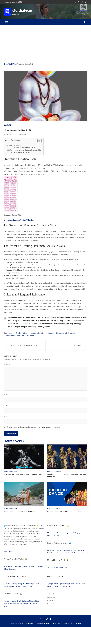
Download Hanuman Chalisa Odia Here (19, 220)
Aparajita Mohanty (53, 584)
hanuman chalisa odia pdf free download (19, 336)
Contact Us (51, 597)
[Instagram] (78, 2)
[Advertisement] (45, 43)
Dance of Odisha (10, 471)
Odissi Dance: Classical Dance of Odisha (19, 512)
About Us (50, 594)
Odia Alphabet (76, 345)
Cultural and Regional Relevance (20, 152)
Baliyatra (18, 566)
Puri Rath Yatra (38, 566)
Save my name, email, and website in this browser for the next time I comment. (33, 427)
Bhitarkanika (68, 567)
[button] (38, 141)
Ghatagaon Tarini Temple (25, 584)
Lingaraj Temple (27, 586)
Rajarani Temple (14, 586)
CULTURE (7, 125)
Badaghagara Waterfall (54, 550)
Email (6, 405)
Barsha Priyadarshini (68, 584)
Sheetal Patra (67, 586)
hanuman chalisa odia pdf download (61, 333)
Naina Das (58, 586)
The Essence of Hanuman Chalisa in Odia (23, 148)
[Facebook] (75, 2)
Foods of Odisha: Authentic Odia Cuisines (24, 345)
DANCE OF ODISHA (14, 441)
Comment (7, 364)
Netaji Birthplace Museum (26, 601)
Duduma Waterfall (61, 553)
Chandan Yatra (27, 566)
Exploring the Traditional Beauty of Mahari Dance (23, 474)
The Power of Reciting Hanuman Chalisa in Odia (25, 150)
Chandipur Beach (68, 533)
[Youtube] (85, 2)
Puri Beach (56, 535)
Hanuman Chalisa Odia (13, 145)
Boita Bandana (8, 566)
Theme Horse (49, 623)
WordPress (77, 623)
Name (6, 394)
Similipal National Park (55, 567)
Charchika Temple (10, 584)
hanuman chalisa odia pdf (37, 333)
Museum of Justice (10, 601)
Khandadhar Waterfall (75, 553)
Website (6, 416)
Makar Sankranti (10, 569)
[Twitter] (82, 2)
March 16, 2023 (9, 134)
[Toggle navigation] (7, 22)
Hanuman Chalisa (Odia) (17, 333)
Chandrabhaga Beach (54, 533)
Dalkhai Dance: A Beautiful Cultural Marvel (64, 512)
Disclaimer (51, 600)
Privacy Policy (52, 604)
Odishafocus (22, 10)
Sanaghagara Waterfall (71, 550)
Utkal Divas (7, 552)
